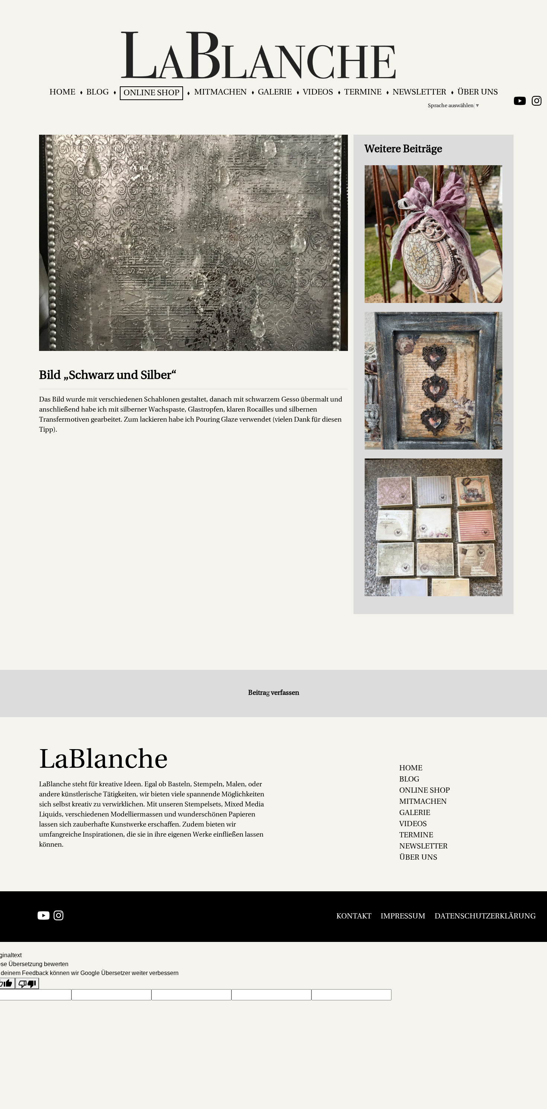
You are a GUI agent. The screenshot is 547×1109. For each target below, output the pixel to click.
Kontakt (353, 916)
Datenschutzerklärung (485, 916)
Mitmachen (220, 92)
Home (62, 92)
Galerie (275, 92)
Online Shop (151, 93)
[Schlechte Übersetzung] (27, 983)
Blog (97, 92)
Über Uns (477, 92)
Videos (318, 92)
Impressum (403, 916)
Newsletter (419, 92)
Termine (362, 92)
